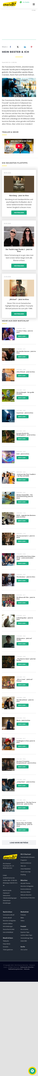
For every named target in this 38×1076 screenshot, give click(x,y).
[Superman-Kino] (8, 410)
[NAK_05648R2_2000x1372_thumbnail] (8, 349)
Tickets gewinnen (8, 949)
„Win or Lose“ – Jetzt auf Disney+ (24, 680)
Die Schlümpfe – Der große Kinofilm (25, 393)
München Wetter (25, 892)
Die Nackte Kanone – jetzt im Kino (26, 352)
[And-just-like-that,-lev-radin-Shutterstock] (8, 472)
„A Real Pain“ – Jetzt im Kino (26, 782)
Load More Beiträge (19, 842)
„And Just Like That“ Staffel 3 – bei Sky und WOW (26, 475)
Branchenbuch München (28, 898)
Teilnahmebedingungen (10, 898)
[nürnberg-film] (19, 177)
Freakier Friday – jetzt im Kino (25, 331)
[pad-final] (8, 738)
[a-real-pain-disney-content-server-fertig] (8, 779)
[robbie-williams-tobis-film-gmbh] (8, 820)
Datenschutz (6, 895)
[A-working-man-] (8, 615)
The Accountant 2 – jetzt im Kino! (26, 536)
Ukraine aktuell (7, 918)
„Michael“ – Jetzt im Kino (19, 299)
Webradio (27, 969)
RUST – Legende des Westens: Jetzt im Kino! (26, 516)
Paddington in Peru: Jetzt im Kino (26, 741)
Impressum (6, 893)
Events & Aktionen (26, 863)
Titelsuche (6, 941)
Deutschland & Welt (8, 929)
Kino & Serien (24, 929)
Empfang (23, 874)
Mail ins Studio (7, 890)
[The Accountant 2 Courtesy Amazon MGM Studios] (8, 533)
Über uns (23, 866)
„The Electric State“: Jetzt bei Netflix (26, 659)
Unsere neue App (25, 872)
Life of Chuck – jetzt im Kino (26, 372)
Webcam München (26, 895)
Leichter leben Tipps (26, 935)
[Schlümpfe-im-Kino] (8, 390)
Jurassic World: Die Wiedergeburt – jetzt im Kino (26, 434)
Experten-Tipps (25, 932)
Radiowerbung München (15, 969)
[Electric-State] (8, 656)
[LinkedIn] (24, 47)
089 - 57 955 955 (12, 880)
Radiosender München (27, 967)
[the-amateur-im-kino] (8, 574)
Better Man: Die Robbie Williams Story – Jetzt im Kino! (24, 824)
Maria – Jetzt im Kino (23, 720)
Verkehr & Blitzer (8, 923)
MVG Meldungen (8, 926)
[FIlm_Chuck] (8, 369)
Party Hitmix (6, 944)
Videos (22, 920)
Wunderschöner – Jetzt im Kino (25, 700)
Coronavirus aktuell (8, 915)
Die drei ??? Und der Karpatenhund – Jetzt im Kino (26, 762)
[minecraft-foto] (8, 595)
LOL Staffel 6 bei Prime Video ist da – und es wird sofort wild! (26, 557)
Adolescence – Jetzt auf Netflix (24, 639)
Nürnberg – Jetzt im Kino (19, 195)
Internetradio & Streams (28, 857)
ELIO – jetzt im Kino (23, 454)
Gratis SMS (24, 941)
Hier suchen (24, 949)
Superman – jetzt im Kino (25, 413)
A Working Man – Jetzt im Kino (25, 618)
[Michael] (19, 280)
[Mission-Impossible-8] (8, 492)
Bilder (22, 918)
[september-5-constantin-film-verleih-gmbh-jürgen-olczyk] (8, 800)
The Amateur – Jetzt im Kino (26, 577)
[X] (17, 47)
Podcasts (23, 915)
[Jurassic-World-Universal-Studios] (8, 431)
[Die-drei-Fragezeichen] (8, 759)
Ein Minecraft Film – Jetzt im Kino (26, 598)
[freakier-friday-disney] (8, 328)
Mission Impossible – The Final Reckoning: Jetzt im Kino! (25, 496)
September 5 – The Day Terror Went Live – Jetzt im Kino (26, 803)
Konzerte (5, 947)
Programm (24, 860)
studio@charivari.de (9, 878)
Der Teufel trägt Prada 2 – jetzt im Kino (19, 250)
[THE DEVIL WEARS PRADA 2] (19, 227)
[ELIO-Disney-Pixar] (8, 451)
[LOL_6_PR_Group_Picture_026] (8, 554)
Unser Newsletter (26, 869)
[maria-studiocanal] (8, 718)
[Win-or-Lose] (8, 677)
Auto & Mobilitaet (8, 932)
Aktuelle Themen (25, 883)
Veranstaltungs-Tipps (27, 938)
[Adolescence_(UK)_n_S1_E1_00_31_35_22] (8, 636)
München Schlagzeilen (27, 886)
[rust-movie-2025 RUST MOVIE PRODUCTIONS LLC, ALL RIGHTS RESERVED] (8, 513)
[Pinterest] (31, 47)
